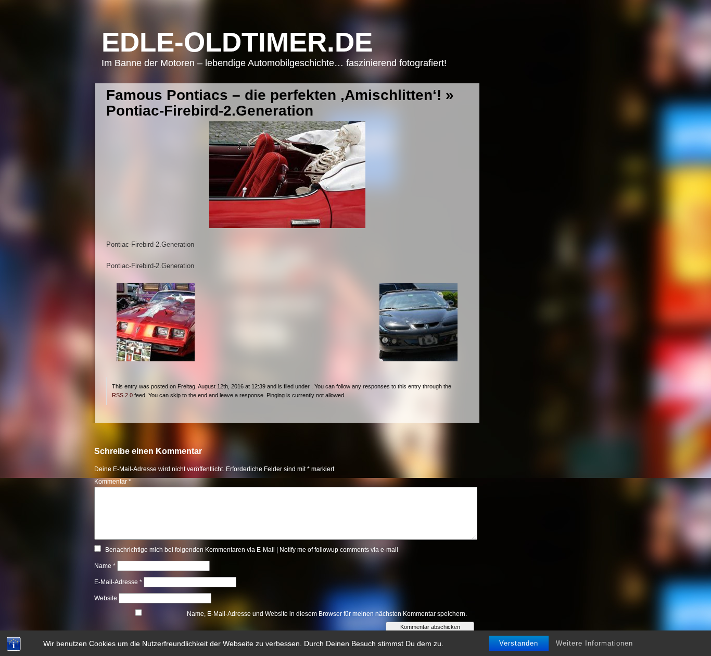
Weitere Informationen (594, 643)
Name (105, 566)
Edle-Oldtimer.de (237, 42)
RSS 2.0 (122, 395)
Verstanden (518, 643)
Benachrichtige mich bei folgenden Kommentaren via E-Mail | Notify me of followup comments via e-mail (251, 549)
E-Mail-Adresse (118, 582)
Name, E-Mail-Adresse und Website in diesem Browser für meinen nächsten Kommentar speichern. (327, 613)
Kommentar (112, 481)
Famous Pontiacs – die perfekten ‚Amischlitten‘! (273, 95)
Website (105, 598)
